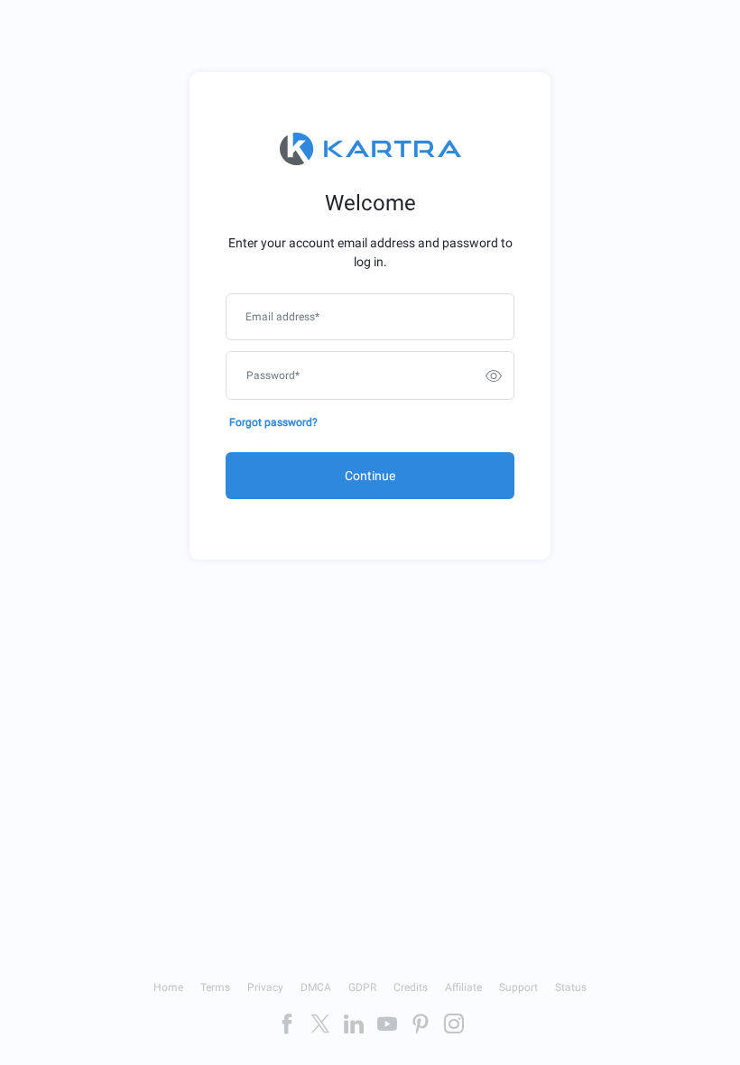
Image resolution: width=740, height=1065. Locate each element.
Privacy (265, 987)
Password (273, 375)
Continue (370, 475)
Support (518, 987)
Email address (282, 316)
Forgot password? (273, 422)
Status (571, 987)
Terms (215, 987)
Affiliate (463, 987)
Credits (410, 987)
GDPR (362, 987)
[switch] (493, 375)
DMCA (316, 987)
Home (168, 987)
